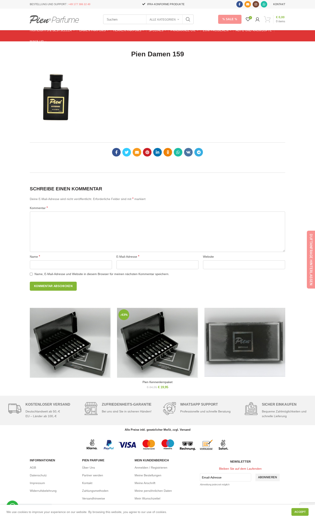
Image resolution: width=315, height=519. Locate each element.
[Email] (247, 4)
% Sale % (229, 19)
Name (35, 256)
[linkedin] (157, 152)
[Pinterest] (147, 152)
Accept (300, 511)
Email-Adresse (212, 477)
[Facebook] (239, 4)
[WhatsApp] (264, 4)
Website (208, 256)
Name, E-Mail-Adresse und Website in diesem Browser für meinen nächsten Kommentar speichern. (101, 274)
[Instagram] (256, 4)
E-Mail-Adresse (127, 256)
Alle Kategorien (163, 19)
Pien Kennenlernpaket (157, 382)
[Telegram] (198, 152)
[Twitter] (126, 152)
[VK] (188, 152)
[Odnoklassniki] (168, 152)
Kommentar (39, 208)
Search (188, 19)
